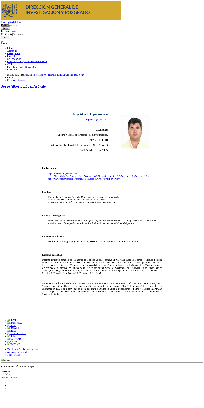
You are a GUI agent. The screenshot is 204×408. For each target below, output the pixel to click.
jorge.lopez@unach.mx (97, 119)
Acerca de (12, 50)
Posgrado (11, 56)
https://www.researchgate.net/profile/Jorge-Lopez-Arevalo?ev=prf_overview (84, 178)
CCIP (10, 64)
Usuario (5, 31)
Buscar (4, 24)
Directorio (12, 69)
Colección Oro (14, 59)
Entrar (5, 37)
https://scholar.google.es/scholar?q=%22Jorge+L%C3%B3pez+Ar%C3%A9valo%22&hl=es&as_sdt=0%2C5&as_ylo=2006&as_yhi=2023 (98, 174)
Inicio (10, 48)
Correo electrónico (16, 80)
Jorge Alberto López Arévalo (23, 86)
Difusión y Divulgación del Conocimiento (27, 61)
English (12, 22)
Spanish (5, 22)
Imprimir (11, 77)
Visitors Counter (9, 377)
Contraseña (6, 34)
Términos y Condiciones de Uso (22, 349)
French (20, 22)
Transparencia (13, 354)
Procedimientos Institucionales (21, 67)
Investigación (13, 53)
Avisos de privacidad (17, 352)
